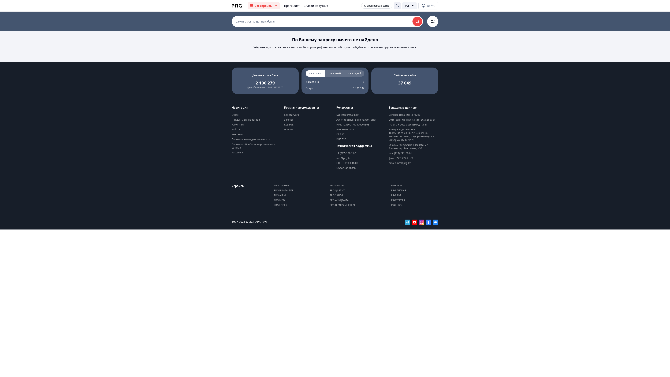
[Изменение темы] (397, 5)
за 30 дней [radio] (354, 73)
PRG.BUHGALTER (283, 190)
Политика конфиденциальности (251, 139)
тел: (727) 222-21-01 (400, 153)
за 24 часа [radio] (315, 73)
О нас (235, 114)
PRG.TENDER (337, 185)
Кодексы (289, 124)
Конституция (292, 114)
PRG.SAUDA (336, 195)
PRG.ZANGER (281, 185)
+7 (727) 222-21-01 (347, 153)
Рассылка (237, 152)
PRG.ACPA (397, 185)
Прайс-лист (292, 6)
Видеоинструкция (316, 6)
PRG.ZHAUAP (398, 190)
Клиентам (238, 124)
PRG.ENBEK (280, 205)
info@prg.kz (343, 158)
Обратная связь (346, 167)
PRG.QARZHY (337, 190)
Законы (288, 119)
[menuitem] (256, 115)
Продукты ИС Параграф (246, 119)
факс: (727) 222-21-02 (401, 158)
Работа (236, 129)
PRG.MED (279, 200)
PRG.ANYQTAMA (339, 200)
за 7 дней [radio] (335, 73)
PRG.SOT (396, 195)
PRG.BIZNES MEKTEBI (342, 205)
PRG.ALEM (280, 195)
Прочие (288, 129)
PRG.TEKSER (398, 200)
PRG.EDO (396, 205)
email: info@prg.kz (400, 163)
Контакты (237, 134)
